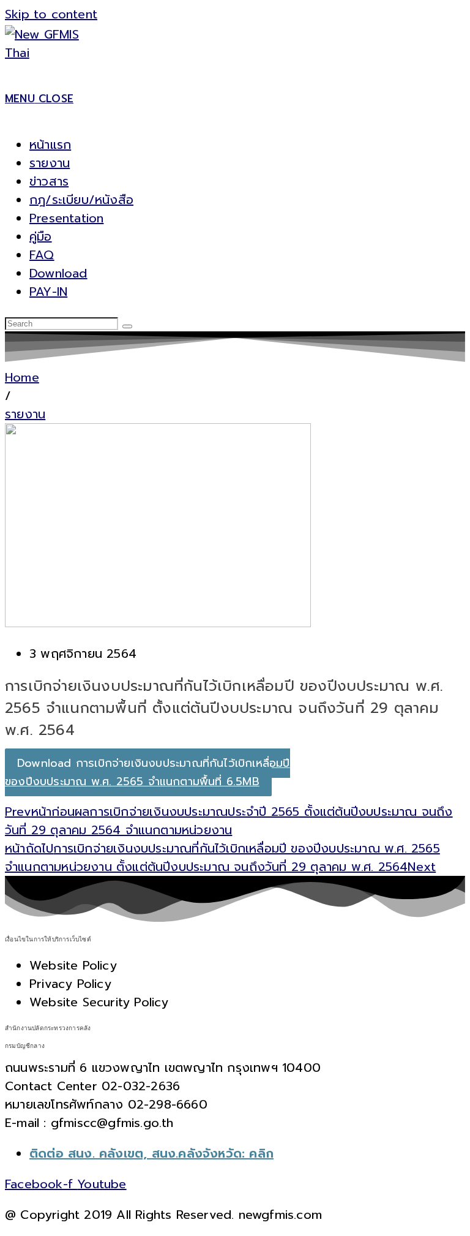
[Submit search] (127, 326)
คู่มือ (40, 236)
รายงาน (49, 163)
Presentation (66, 218)
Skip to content (51, 14)
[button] (8, 395)
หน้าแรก (50, 144)
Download (58, 273)
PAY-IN (48, 291)
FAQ (41, 255)
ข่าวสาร (49, 181)
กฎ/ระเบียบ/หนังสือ (81, 199)
